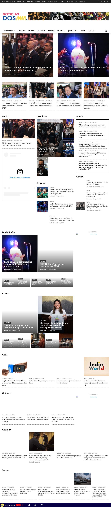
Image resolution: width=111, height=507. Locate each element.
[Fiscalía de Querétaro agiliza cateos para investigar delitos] (41, 90)
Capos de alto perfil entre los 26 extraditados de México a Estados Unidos (92, 145)
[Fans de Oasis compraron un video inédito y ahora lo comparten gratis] (83, 55)
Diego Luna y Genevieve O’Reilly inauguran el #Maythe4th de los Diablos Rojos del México (96, 458)
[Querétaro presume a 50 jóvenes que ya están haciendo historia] (96, 90)
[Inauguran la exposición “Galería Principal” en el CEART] (20, 314)
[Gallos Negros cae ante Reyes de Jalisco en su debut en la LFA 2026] (42, 221)
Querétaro (31, 100)
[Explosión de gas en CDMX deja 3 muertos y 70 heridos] (80, 184)
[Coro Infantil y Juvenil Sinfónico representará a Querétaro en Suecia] (66, 340)
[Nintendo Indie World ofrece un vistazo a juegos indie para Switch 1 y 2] (96, 366)
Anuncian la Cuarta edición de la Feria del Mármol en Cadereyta (38, 418)
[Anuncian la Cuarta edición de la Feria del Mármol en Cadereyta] (38, 404)
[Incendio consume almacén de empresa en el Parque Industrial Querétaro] (82, 479)
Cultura (7, 322)
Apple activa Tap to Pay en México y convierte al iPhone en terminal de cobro (14, 383)
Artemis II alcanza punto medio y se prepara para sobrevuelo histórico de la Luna (91, 135)
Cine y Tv (59, 453)
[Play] (29, 505)
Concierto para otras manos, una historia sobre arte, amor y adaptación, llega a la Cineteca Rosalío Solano (40, 459)
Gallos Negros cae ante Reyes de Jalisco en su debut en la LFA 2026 (62, 219)
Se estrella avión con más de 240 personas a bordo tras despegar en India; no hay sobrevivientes (92, 154)
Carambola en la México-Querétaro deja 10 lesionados (28, 491)
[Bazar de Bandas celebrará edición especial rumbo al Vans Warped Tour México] (23, 279)
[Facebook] (98, 1)
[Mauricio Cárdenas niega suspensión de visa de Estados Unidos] (42, 166)
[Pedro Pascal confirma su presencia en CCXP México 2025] (69, 441)
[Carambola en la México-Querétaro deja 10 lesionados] (28, 479)
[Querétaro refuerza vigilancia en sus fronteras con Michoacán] (69, 90)
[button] (106, 30)
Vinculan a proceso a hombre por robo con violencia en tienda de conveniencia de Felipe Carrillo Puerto (99, 493)
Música (63, 64)
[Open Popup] (41, 505)
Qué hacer (29, 414)
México (7, 64)
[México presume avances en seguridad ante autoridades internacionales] (27, 55)
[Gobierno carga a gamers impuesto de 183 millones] (69, 366)
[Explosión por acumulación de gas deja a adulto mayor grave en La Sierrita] (46, 479)
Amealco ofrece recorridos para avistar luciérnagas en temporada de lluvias (63, 419)
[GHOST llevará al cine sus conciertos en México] (55, 253)
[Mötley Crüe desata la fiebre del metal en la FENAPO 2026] (9, 279)
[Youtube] (107, 1)
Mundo (80, 122)
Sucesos (4, 487)
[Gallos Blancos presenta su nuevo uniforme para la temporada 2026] (42, 206)
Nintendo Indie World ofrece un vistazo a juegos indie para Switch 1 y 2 (96, 383)
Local (3, 100)
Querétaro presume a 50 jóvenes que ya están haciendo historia (96, 105)
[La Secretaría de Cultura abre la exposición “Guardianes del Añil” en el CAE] (38, 340)
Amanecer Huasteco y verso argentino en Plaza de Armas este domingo (13, 419)
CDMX (88, 190)
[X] (104, 1)
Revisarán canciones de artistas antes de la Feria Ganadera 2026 (14, 105)
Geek (3, 378)
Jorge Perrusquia (40, 100)
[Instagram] (101, 1)
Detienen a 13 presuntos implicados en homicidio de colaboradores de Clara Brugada (97, 194)
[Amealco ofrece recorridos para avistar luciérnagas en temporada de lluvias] (63, 404)
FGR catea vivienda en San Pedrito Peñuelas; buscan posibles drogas (63, 491)
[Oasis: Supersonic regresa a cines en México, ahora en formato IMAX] (14, 441)
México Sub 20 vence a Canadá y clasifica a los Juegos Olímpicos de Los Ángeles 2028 (61, 192)
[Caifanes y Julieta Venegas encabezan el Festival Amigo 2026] (38, 279)
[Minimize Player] (107, 505)
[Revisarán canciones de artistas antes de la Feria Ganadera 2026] (14, 90)
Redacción (9, 100)
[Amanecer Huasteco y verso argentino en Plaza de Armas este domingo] (13, 404)
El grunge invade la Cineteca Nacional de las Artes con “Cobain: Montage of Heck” (97, 206)
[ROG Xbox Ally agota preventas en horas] (41, 366)
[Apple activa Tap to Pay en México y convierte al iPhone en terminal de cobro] (14, 366)
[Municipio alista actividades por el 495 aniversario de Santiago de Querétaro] (55, 314)
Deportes (52, 187)
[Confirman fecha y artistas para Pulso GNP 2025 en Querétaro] (52, 279)
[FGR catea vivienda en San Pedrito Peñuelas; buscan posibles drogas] (64, 479)
